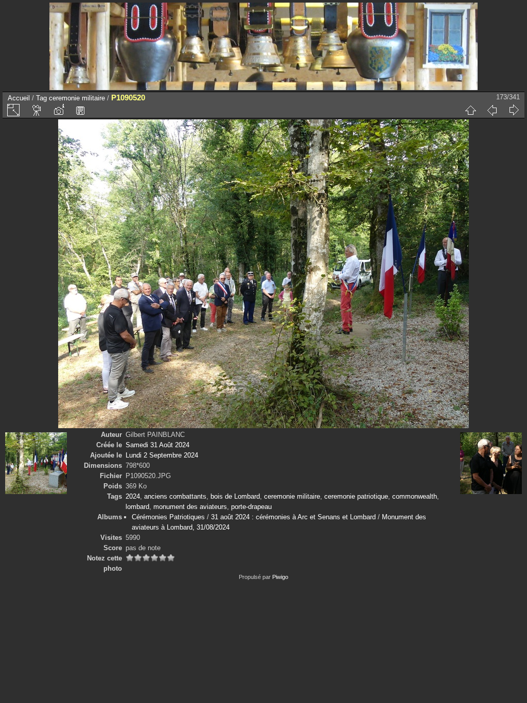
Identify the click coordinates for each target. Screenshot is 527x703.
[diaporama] (37, 110)
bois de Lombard (235, 496)
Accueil (19, 98)
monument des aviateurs (190, 507)
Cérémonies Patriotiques (168, 517)
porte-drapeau (251, 507)
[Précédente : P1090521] (492, 110)
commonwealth (414, 496)
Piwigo (280, 577)
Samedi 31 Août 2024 (157, 445)
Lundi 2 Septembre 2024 (162, 455)
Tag (41, 98)
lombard (137, 507)
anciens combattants (175, 496)
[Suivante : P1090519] (513, 110)
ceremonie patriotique (356, 496)
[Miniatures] (470, 110)
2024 (133, 496)
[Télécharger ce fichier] (80, 110)
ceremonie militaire (77, 98)
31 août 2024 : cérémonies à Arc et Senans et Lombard (293, 517)
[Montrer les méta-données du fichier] (58, 110)
